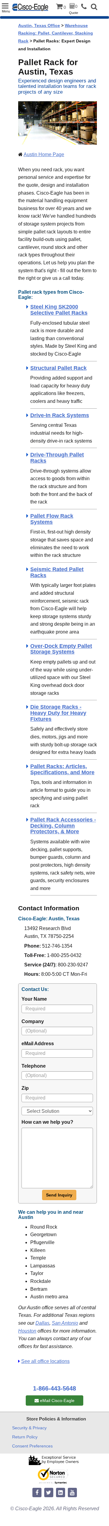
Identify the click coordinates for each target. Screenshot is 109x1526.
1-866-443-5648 (54, 1388)
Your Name (34, 999)
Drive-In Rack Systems (59, 415)
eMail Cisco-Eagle (56, 1400)
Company (32, 1021)
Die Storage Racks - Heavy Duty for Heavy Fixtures (58, 713)
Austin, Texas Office (39, 25)
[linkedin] (60, 1492)
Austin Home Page (44, 154)
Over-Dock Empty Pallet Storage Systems (61, 649)
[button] (94, 7)
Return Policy (25, 1436)
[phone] (85, 7)
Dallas (42, 1323)
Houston (27, 1331)
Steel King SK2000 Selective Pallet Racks (59, 310)
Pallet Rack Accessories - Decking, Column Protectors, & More (63, 826)
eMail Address (37, 1043)
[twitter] (48, 1492)
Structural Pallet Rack (58, 368)
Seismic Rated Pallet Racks (57, 572)
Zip (25, 1088)
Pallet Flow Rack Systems (51, 519)
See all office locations (45, 1361)
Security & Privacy (29, 1427)
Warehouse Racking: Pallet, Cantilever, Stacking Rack (55, 33)
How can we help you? (47, 1122)
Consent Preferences (32, 1446)
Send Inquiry (59, 1195)
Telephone (33, 1066)
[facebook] (36, 1492)
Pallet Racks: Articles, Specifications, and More (62, 769)
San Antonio (65, 1323)
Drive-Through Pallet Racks (57, 458)
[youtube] (72, 1492)
